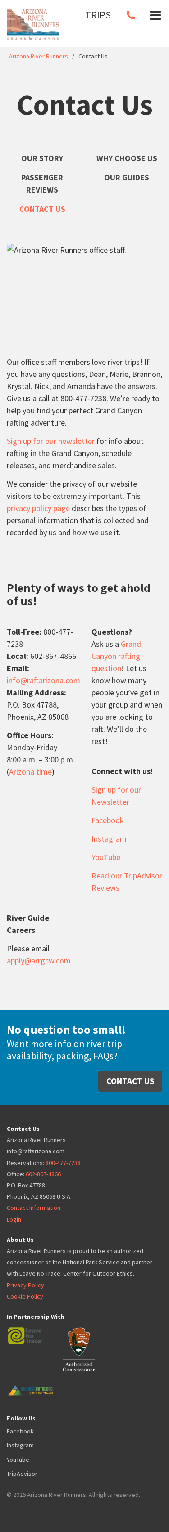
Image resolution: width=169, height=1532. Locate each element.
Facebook (107, 820)
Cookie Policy (25, 1296)
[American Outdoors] (40, 1384)
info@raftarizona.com (43, 680)
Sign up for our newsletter (51, 441)
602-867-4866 (43, 1174)
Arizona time (30, 771)
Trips (98, 15)
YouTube (105, 857)
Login (14, 1219)
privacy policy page (38, 508)
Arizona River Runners (38, 56)
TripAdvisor (22, 1473)
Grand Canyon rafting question (116, 656)
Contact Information (33, 1208)
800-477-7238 (63, 1163)
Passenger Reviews (42, 183)
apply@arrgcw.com (39, 960)
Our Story (42, 158)
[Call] (131, 15)
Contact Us (42, 209)
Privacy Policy (25, 1285)
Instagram (109, 838)
